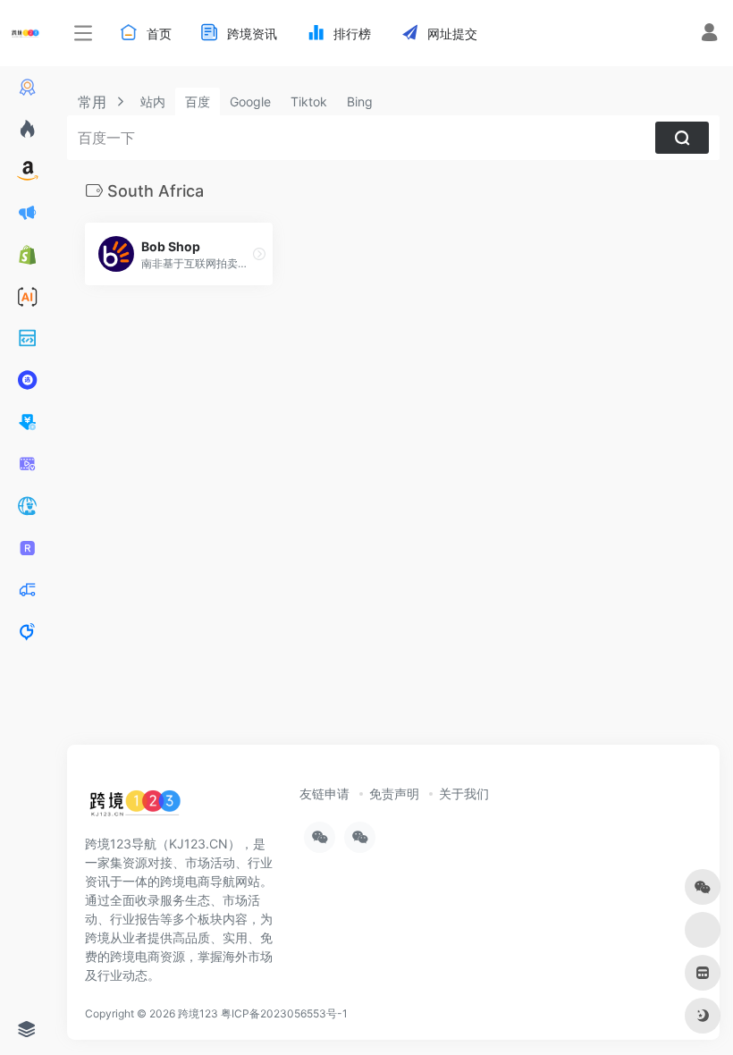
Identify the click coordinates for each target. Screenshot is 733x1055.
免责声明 (394, 793)
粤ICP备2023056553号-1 (284, 1013)
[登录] (709, 34)
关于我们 (464, 793)
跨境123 (198, 1013)
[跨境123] (135, 807)
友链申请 (324, 793)
